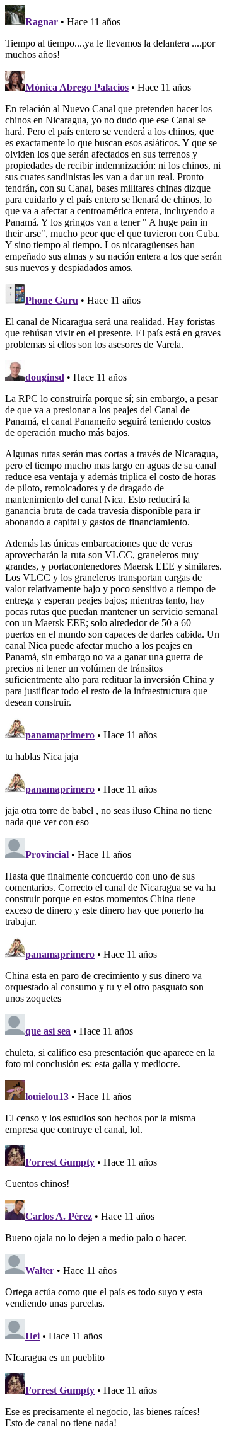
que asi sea (48, 1031)
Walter (39, 1270)
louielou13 (47, 1096)
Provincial (47, 854)
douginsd (44, 377)
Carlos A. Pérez (58, 1216)
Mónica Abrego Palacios (77, 87)
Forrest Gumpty (60, 1162)
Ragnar (41, 21)
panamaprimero (60, 735)
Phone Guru (51, 300)
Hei (32, 1336)
